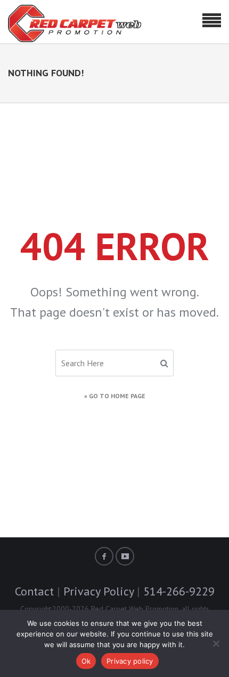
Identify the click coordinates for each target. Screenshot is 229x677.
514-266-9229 (179, 591)
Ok (86, 661)
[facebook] (104, 556)
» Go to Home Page (114, 396)
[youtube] (125, 556)
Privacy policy (130, 661)
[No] (215, 643)
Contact (34, 591)
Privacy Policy (98, 591)
